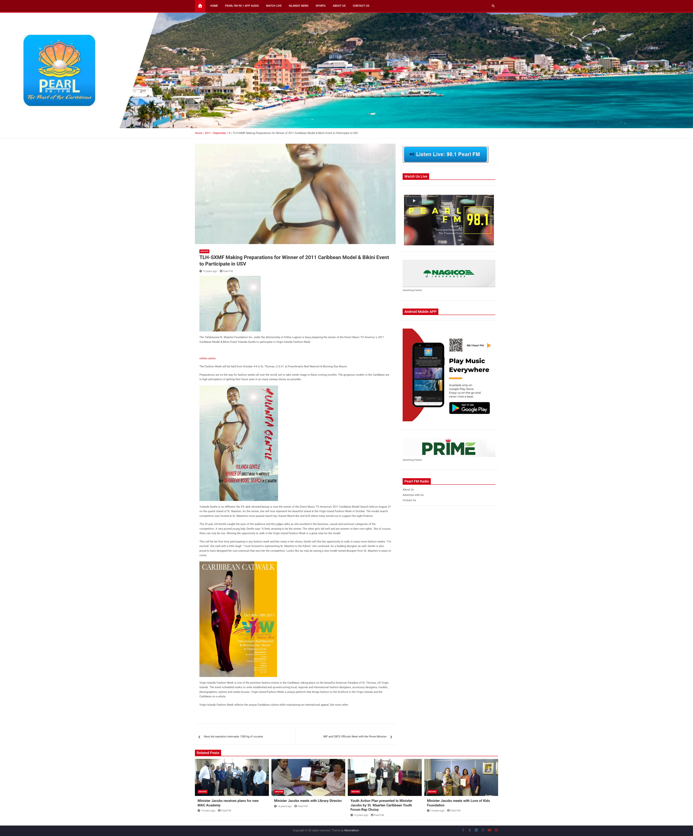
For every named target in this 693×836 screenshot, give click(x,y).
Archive (204, 251)
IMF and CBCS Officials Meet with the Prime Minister (355, 736)
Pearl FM (228, 271)
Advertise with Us (413, 495)
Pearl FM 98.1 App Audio (242, 5)
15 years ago (210, 271)
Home (214, 5)
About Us (339, 5)
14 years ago (208, 810)
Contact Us (361, 5)
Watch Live (274, 5)
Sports (321, 5)
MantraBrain (351, 830)
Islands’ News (298, 5)
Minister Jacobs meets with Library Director (308, 801)
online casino (207, 358)
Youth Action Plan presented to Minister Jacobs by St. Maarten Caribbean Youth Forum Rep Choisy (381, 805)
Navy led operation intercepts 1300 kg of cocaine (233, 736)
